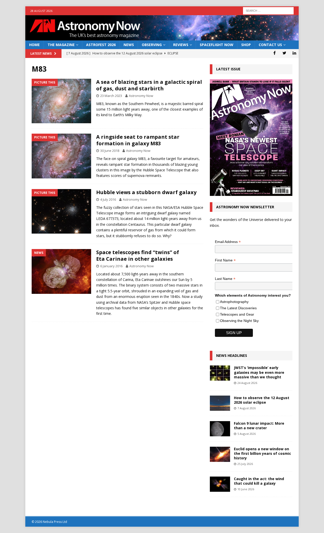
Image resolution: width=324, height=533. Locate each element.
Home (34, 44)
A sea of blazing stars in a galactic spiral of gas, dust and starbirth (149, 85)
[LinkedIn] (294, 53)
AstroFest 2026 (101, 44)
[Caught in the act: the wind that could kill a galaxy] (220, 484)
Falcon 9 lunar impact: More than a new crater (259, 425)
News (129, 44)
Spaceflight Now (216, 44)
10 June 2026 (245, 489)
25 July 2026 (245, 464)
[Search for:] (268, 10)
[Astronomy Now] (162, 37)
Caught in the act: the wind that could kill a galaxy (259, 481)
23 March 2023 (111, 95)
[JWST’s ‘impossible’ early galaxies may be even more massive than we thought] (220, 373)
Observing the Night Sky (239, 321)
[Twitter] (284, 53)
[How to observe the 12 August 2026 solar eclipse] (220, 403)
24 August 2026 (247, 383)
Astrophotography (234, 302)
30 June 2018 (109, 150)
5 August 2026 (246, 434)
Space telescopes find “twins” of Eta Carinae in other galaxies (137, 255)
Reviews (180, 44)
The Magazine (61, 44)
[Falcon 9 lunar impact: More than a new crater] (220, 428)
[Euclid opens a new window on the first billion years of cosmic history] (220, 454)
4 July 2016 (108, 199)
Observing (152, 44)
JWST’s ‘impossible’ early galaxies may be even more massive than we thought (259, 372)
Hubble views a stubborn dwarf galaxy (146, 192)
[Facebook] (274, 53)
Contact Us (270, 44)
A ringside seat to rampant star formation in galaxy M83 (137, 140)
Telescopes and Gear (237, 314)
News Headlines (231, 355)
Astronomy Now (141, 95)
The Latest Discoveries (238, 308)
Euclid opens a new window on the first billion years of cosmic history (262, 453)
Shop (246, 44)
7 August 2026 (246, 408)
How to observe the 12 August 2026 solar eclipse (261, 400)
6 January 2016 (111, 266)
